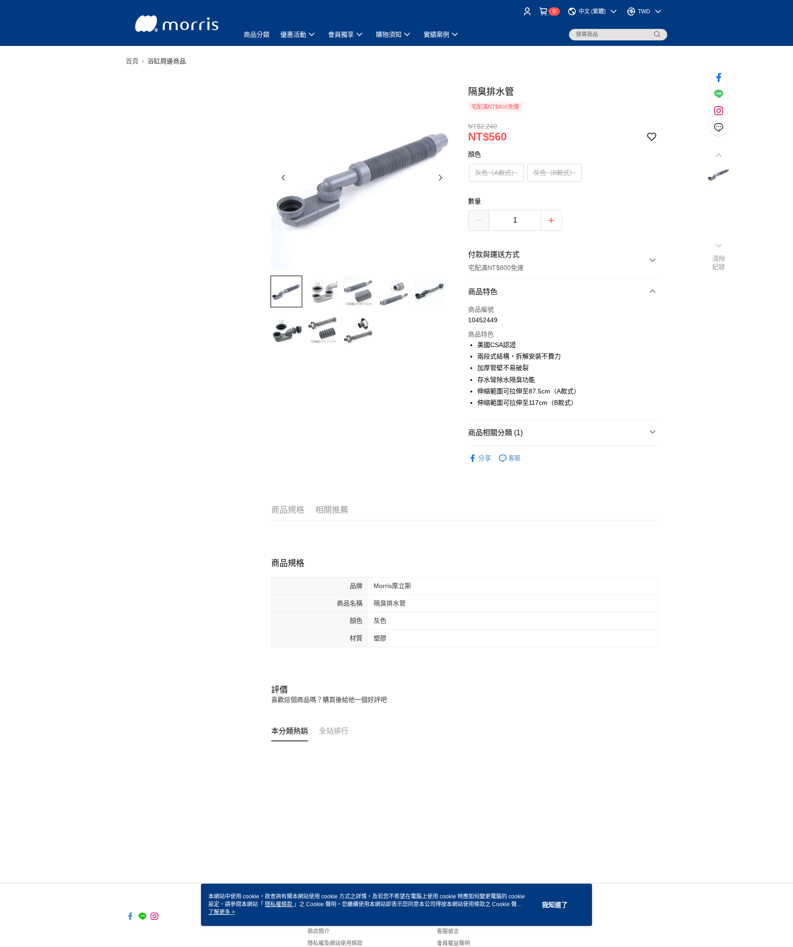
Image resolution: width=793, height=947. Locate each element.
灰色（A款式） (496, 172)
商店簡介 (318, 931)
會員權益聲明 (453, 943)
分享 (484, 458)
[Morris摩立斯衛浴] (177, 24)
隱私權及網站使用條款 (335, 943)
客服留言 (448, 931)
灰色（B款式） (554, 172)
